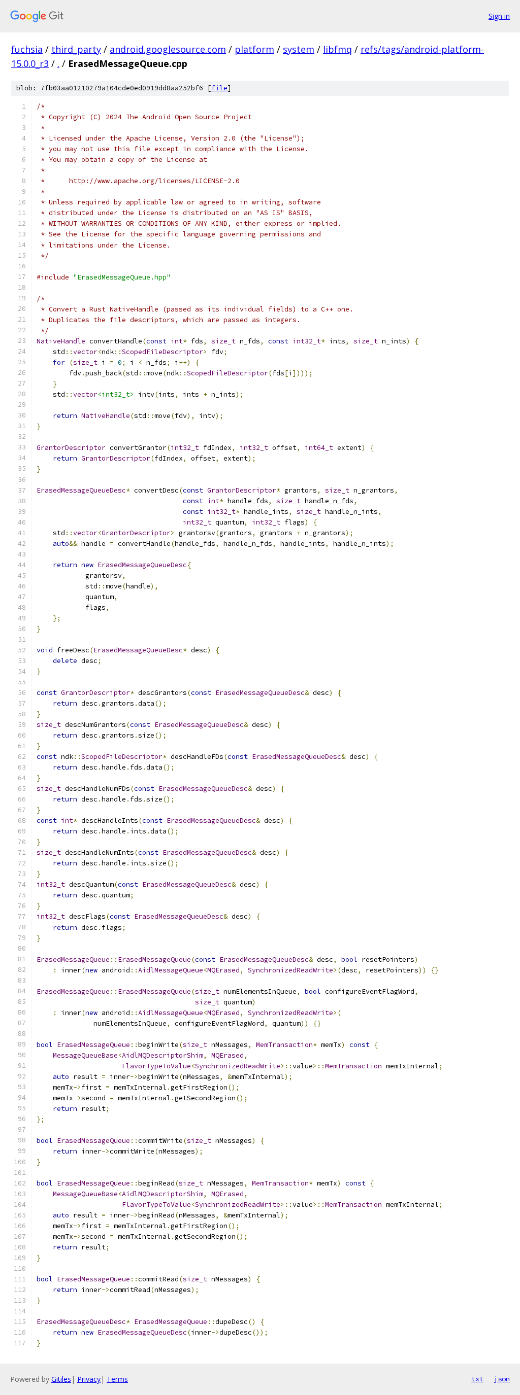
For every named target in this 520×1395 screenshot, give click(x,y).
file (219, 88)
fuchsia (27, 49)
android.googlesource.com (168, 49)
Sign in (499, 16)
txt (477, 1378)
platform (254, 49)
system (298, 49)
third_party (76, 49)
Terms (117, 1379)
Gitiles (61, 1379)
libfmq (337, 49)
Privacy (89, 1379)
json (502, 1378)
